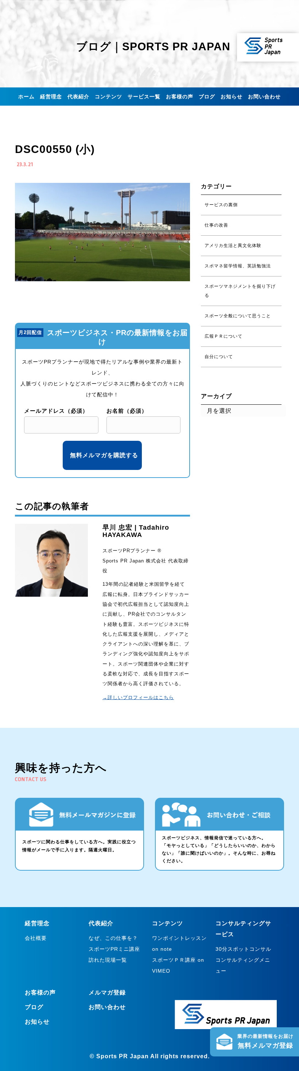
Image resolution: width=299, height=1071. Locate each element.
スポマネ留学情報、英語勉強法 (238, 265)
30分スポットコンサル (243, 949)
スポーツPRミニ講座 (114, 949)
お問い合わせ (264, 96)
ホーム (26, 96)
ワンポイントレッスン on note (179, 943)
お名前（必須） (126, 411)
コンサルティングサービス (243, 928)
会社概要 (36, 938)
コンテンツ (108, 96)
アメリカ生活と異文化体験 (233, 245)
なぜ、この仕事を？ (113, 938)
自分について (219, 356)
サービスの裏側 (221, 204)
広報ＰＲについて (223, 336)
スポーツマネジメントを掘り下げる (240, 291)
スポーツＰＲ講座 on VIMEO (178, 965)
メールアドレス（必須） (56, 411)
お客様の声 (179, 96)
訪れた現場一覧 (108, 960)
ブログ (207, 96)
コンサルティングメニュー (242, 965)
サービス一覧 (144, 96)
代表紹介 (78, 96)
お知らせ (231, 96)
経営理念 (51, 96)
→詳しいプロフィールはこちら (138, 697)
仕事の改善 (216, 225)
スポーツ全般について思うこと (238, 315)
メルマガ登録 (107, 992)
